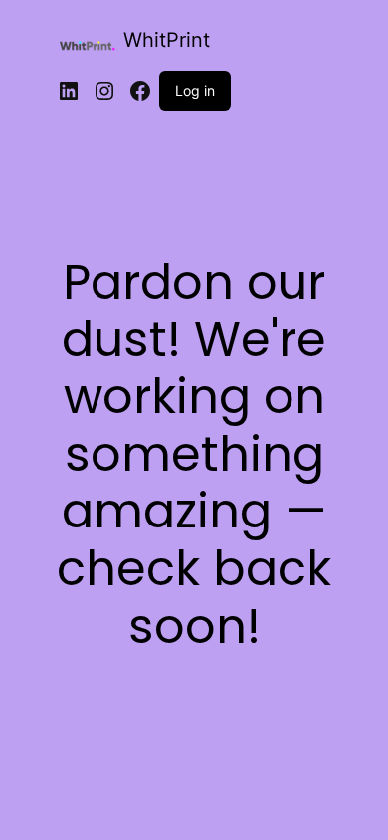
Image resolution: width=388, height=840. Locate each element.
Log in (195, 90)
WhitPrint (166, 40)
